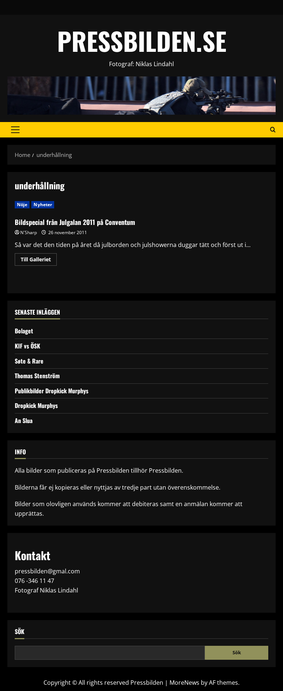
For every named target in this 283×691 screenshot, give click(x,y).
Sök (19, 631)
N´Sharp (28, 232)
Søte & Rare (29, 361)
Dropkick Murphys (36, 405)
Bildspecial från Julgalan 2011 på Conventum (75, 222)
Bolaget (24, 330)
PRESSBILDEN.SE (141, 40)
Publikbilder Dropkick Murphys (51, 390)
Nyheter (43, 204)
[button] (15, 129)
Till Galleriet (39, 260)
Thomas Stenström (37, 375)
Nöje (22, 204)
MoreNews (184, 683)
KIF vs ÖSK (27, 345)
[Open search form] (273, 130)
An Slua (23, 420)
